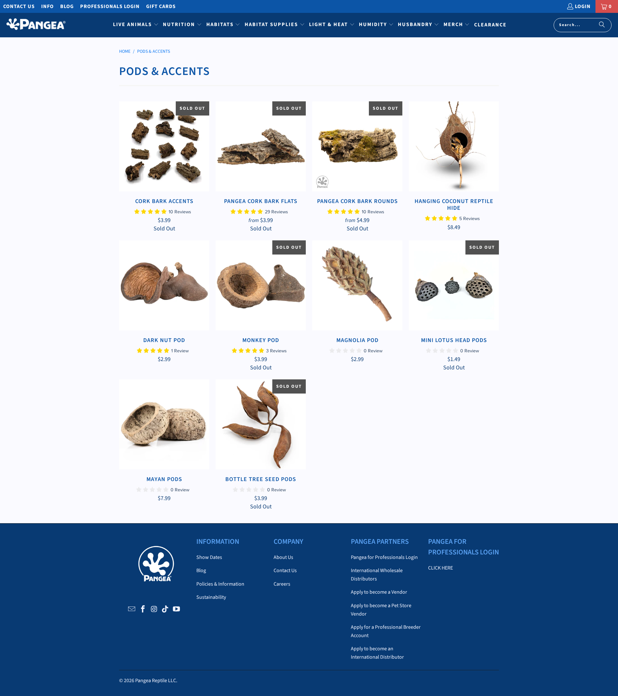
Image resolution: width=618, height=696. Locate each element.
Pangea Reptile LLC (155, 680)
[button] (136, 25)
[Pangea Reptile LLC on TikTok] (165, 609)
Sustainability (211, 597)
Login (583, 6)
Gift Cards (161, 6)
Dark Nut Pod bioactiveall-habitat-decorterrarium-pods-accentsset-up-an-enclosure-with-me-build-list (164, 285)
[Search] (602, 25)
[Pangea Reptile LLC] (36, 25)
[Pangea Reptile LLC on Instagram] (154, 609)
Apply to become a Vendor (379, 592)
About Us (283, 557)
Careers (282, 584)
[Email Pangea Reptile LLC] (132, 609)
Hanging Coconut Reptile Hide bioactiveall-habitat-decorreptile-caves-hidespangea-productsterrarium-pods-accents (454, 146)
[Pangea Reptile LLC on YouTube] (177, 609)
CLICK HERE (440, 567)
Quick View (164, 161)
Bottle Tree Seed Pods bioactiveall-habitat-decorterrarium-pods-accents (261, 424)
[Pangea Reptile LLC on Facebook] (143, 609)
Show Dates (209, 557)
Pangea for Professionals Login (384, 557)
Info (47, 6)
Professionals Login (110, 6)
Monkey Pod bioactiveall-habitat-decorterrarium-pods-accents (261, 285)
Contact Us (19, 6)
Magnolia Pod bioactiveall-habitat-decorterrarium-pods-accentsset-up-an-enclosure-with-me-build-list (357, 285)
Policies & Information (220, 584)
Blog (67, 6)
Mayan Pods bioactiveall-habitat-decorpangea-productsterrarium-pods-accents (164, 424)
